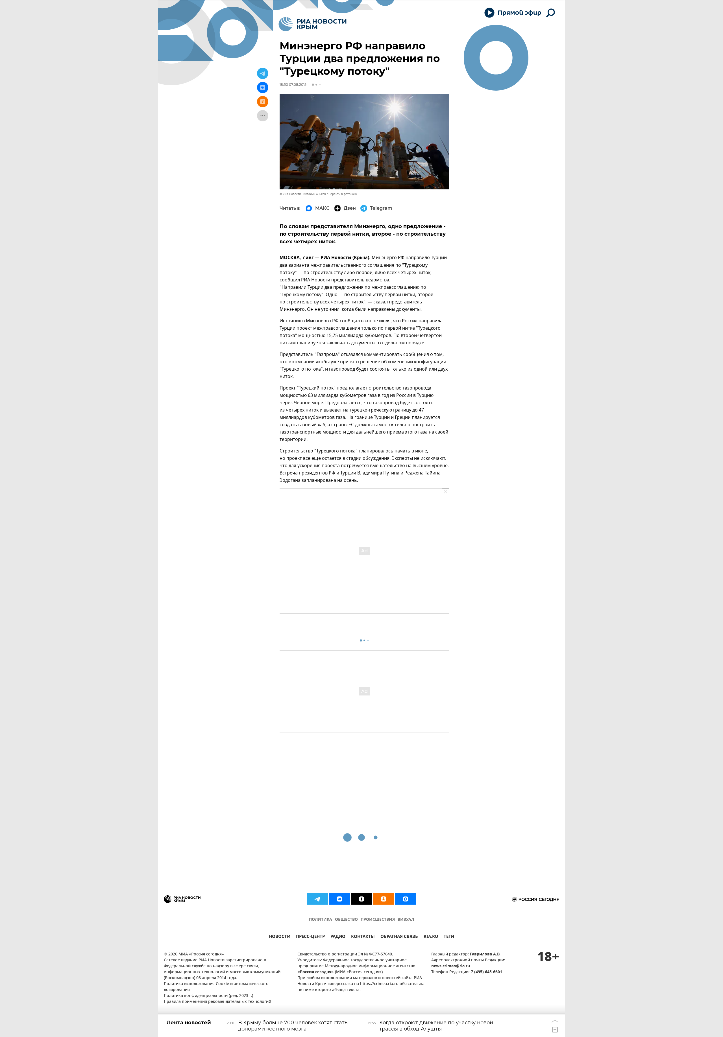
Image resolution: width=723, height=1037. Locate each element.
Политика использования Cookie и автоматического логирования (216, 987)
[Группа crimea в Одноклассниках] (383, 899)
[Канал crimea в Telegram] (317, 899)
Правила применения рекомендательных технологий (217, 1002)
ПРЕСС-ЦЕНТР (310, 937)
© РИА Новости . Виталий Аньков (303, 194)
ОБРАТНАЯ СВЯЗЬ (399, 937)
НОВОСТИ (279, 937)
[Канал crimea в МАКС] (405, 899)
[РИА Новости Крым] (312, 24)
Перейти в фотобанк (342, 194)
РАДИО (337, 937)
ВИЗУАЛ (406, 919)
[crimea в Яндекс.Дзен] (361, 899)
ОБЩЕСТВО (346, 919)
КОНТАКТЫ (363, 937)
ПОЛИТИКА (320, 919)
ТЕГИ (449, 937)
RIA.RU (431, 937)
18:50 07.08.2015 (293, 84)
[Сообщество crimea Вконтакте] (339, 899)
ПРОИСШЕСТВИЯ (378, 919)
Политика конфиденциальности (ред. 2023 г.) (208, 996)
